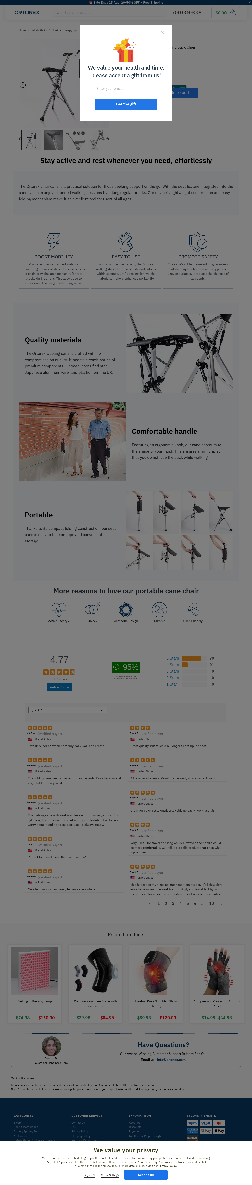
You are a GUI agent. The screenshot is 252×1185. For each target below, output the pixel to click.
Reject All (89, 1175)
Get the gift (126, 104)
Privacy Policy (167, 1166)
